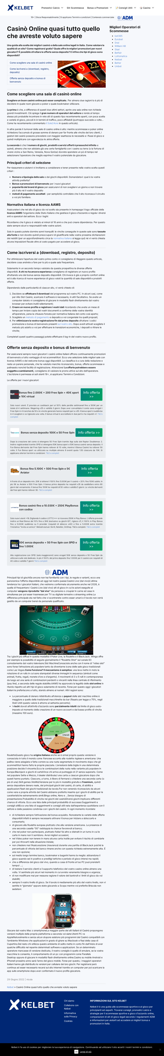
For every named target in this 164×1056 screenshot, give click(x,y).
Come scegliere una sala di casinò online (31, 62)
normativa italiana (62, 238)
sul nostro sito (65, 324)
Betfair (118, 52)
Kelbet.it (94, 1006)
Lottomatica (121, 56)
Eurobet (119, 39)
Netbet (118, 59)
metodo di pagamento (37, 317)
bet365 (118, 36)
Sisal (117, 49)
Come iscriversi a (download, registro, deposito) (29, 70)
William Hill (120, 46)
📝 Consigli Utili (123, 7)
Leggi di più (85, 1051)
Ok (76, 1051)
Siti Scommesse (75, 7)
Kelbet (10, 987)
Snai (117, 42)
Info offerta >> (91, 394)
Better (118, 62)
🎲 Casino (145, 7)
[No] (160, 1049)
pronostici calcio (140, 1010)
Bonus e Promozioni (97, 7)
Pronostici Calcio (50, 7)
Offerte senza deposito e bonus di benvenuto (27, 80)
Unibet (118, 66)
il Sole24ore (52, 123)
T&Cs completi (52, 453)
